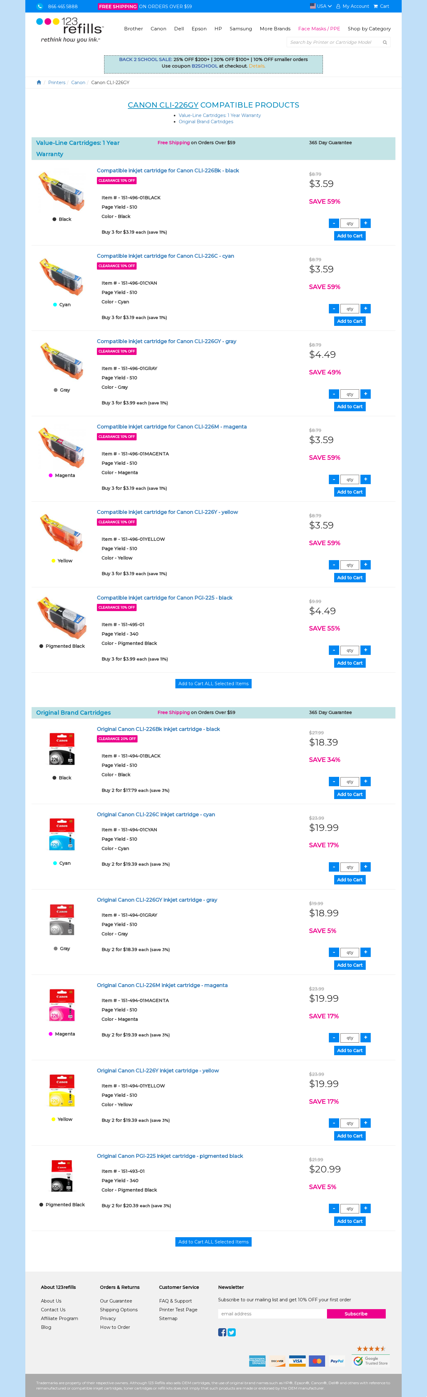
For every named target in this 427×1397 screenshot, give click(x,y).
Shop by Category (369, 29)
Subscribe (356, 1314)
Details (256, 66)
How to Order (115, 1327)
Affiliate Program (59, 1318)
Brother (133, 29)
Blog (46, 1327)
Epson (199, 29)
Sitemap (168, 1318)
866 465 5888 (63, 6)
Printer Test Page (178, 1310)
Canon (158, 29)
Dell (179, 29)
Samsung (241, 29)
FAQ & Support (175, 1301)
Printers (56, 82)
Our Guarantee (116, 1301)
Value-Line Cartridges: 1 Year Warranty (220, 115)
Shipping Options (119, 1310)
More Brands (275, 29)
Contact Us (53, 1310)
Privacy (108, 1318)
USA (322, 6)
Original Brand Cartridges (206, 121)
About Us (51, 1301)
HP (218, 29)
